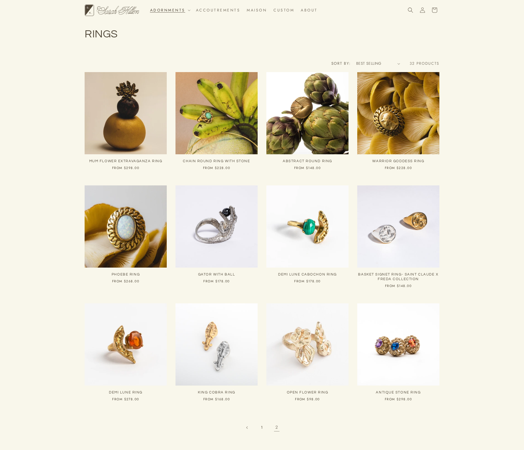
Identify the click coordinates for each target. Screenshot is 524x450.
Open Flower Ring (307, 392)
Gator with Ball (216, 274)
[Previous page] (247, 428)
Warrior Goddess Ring (398, 161)
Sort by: (341, 63)
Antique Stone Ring (398, 392)
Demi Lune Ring (125, 392)
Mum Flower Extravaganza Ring (125, 161)
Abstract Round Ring (307, 161)
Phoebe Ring (126, 274)
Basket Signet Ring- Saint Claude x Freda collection (398, 277)
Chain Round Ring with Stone (216, 161)
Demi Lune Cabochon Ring (307, 274)
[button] (170, 10)
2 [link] (276, 427)
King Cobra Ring (216, 392)
